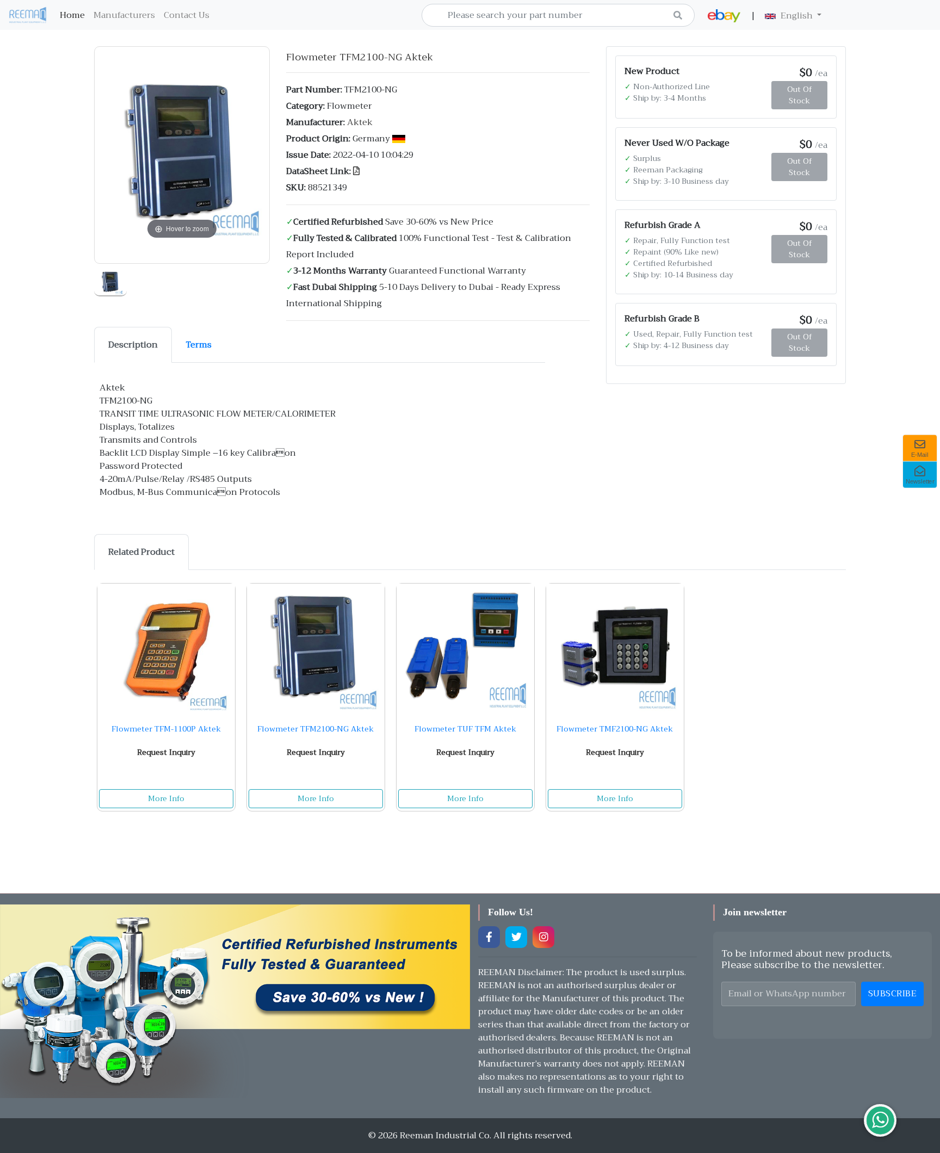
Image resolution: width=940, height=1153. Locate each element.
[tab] (133, 345)
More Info (166, 798)
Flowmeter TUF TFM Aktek (465, 728)
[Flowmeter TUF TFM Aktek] (465, 649)
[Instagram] (543, 937)
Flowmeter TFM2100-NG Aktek (315, 728)
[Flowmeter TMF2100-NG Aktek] (615, 649)
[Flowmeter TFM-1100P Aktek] (166, 649)
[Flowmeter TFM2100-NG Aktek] (110, 280)
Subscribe (892, 993)
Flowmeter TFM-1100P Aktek (166, 728)
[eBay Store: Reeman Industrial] (724, 15)
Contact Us (186, 15)
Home (74, 15)
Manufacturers (124, 15)
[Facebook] (489, 937)
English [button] (796, 15)
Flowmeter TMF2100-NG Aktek (614, 728)
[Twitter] (516, 937)
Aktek (360, 122)
